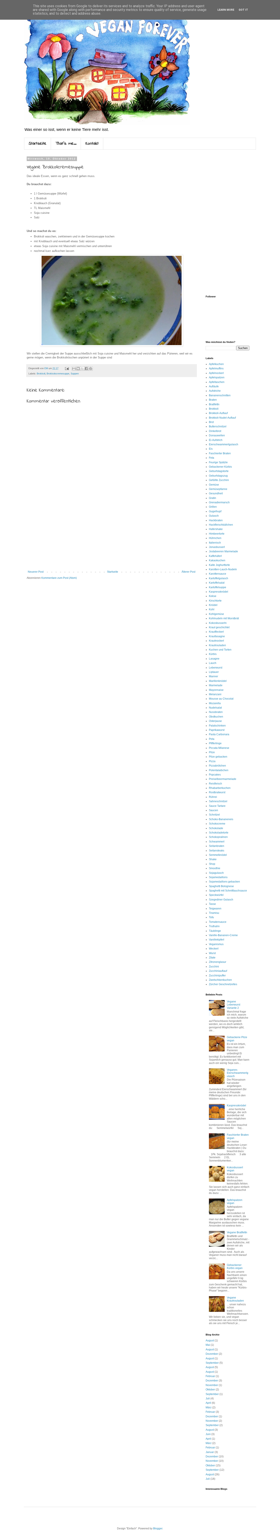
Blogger (157, 1528)
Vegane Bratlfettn (237, 1232)
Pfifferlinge (215, 743)
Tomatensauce (217, 921)
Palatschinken (217, 725)
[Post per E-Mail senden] (67, 368)
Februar (210, 1376)
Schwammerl (216, 841)
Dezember (212, 1353)
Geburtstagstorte (219, 471)
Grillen (213, 506)
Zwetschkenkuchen (220, 979)
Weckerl (214, 948)
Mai (208, 1344)
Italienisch (215, 542)
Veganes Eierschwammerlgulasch (237, 1073)
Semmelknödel (218, 854)
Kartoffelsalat (216, 582)
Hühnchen (215, 538)
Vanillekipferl (216, 939)
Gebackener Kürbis (220, 466)
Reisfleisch (215, 783)
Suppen (75, 373)
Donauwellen (217, 435)
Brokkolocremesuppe (58, 373)
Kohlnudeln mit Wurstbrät (224, 618)
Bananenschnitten (220, 395)
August (210, 1340)
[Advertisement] (111, 534)
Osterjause (215, 721)
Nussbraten (216, 712)
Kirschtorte (215, 600)
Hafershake (216, 529)
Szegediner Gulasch (221, 899)
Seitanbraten (216, 846)
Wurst (212, 953)
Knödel (213, 605)
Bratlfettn (214, 404)
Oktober (210, 1389)
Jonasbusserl (217, 547)
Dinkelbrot (215, 431)
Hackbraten (216, 520)
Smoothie (214, 868)
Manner (213, 676)
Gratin (212, 498)
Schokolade (216, 828)
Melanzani (215, 694)
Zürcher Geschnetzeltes (223, 984)
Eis (211, 448)
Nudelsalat (215, 707)
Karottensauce (217, 573)
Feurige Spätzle (218, 462)
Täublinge (215, 930)
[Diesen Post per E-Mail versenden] (74, 368)
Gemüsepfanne (218, 489)
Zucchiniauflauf (218, 970)
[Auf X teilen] (82, 368)
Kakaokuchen (217, 560)
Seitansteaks (216, 850)
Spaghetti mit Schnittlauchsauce (228, 890)
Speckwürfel (216, 895)
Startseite (37, 143)
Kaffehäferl (215, 556)
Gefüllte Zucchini (219, 480)
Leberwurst (215, 667)
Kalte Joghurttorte (219, 565)
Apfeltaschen (216, 382)
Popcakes (215, 774)
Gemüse (214, 484)
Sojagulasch (216, 872)
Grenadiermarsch (219, 502)
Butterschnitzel (217, 426)
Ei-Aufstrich (215, 440)
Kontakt (92, 143)
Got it (243, 9)
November (212, 1385)
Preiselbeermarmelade (222, 779)
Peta (211, 739)
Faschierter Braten (220, 453)
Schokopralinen (218, 837)
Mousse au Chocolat (221, 698)
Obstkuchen (216, 716)
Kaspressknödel (218, 591)
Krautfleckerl (216, 631)
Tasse (212, 904)
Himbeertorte (216, 533)
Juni (208, 1434)
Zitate (212, 957)
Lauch (212, 663)
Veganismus (216, 944)
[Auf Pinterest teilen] (90, 368)
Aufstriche (215, 390)
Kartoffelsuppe (217, 587)
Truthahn (214, 926)
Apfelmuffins (216, 368)
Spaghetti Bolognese (221, 886)
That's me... (66, 143)
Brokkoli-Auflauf (218, 413)
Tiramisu (214, 912)
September (212, 1362)
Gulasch (214, 515)
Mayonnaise (216, 689)
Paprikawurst (216, 730)
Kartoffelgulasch (218, 578)
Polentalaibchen (218, 770)
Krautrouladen (217, 645)
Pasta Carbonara (219, 734)
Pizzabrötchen (217, 765)
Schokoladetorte (218, 832)
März (209, 1407)
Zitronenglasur (217, 961)
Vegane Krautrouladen (235, 1299)
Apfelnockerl (216, 373)
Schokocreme (217, 823)
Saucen (213, 810)
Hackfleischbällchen (221, 524)
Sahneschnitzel (218, 801)
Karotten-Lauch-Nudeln (223, 569)
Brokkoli (41, 373)
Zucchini (214, 966)
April (208, 1402)
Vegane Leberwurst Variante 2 (233, 1004)
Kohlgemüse (216, 614)
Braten (213, 399)
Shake (213, 859)
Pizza (212, 761)
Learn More (225, 9)
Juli (208, 1398)
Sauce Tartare (217, 805)
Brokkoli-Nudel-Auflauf (222, 417)
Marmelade (215, 685)
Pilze (212, 752)
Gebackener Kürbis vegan (235, 1266)
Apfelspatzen (216, 377)
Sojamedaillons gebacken (224, 881)
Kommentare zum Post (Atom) (59, 577)
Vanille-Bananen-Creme (223, 935)
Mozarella (215, 703)
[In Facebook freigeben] (86, 368)
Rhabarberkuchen (220, 788)
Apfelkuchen (216, 364)
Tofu (211, 917)
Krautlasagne (217, 636)
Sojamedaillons (218, 877)
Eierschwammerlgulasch (223, 444)
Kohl (211, 609)
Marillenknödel (218, 681)
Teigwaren (215, 908)
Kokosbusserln (218, 623)
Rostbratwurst (217, 792)
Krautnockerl (216, 640)
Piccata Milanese (219, 747)
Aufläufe (214, 386)
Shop (212, 863)
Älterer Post (188, 571)
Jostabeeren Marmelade (223, 551)
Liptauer (214, 672)
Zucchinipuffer (217, 975)
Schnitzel (214, 814)
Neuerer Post (36, 571)
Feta (211, 457)
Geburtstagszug (218, 475)
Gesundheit (216, 493)
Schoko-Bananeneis (221, 819)
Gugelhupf (215, 511)
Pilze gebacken (218, 756)
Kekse (212, 596)
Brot (211, 422)
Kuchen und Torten (220, 649)
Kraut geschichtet (219, 627)
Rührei (213, 796)
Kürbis (213, 654)
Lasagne (214, 658)
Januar (210, 1452)
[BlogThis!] (78, 368)
